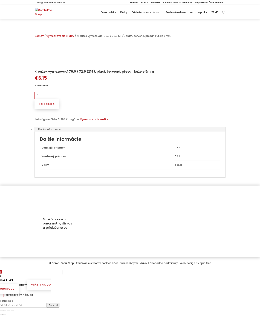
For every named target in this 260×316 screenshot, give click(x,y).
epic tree (205, 263)
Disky (123, 12)
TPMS (214, 12)
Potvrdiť (53, 305)
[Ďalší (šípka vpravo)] (5, 314)
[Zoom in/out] (12, 310)
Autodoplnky (198, 12)
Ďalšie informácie (49, 129)
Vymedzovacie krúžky (60, 36)
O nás (144, 3)
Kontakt (155, 3)
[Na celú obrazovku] (8, 310)
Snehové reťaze (176, 12)
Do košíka (47, 104)
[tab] (130, 129)
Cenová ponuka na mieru (177, 3)
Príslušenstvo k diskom (146, 12)
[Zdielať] (5, 310)
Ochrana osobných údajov (130, 263)
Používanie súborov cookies (93, 263)
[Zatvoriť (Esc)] (1, 310)
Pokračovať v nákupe (18, 295)
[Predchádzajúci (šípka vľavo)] (1, 314)
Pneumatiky (108, 12)
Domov (134, 3)
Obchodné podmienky (163, 263)
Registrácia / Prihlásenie (209, 3)
